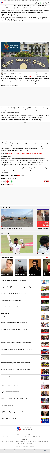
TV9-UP (36, 0)
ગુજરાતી (16, 0)
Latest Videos (5, 314)
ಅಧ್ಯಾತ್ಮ (46, 5)
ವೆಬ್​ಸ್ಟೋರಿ (44, 8)
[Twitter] (26, 429)
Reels (2, 383)
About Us (9, 437)
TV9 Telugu (17, 441)
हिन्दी (5, 0)
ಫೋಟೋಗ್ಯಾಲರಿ (20, 5)
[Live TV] (43, 3)
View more (46, 278)
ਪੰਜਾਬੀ (22, 0)
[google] (40, 73)
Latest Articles (5, 278)
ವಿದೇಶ (31, 5)
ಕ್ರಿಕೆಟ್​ (15, 5)
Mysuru (12, 10)
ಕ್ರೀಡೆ (25, 5)
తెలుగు (9, 0)
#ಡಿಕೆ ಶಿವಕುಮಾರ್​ (27, 8)
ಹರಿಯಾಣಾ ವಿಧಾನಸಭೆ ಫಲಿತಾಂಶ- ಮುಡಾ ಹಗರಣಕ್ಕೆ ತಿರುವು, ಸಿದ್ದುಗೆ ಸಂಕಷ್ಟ (24, 154)
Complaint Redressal (43, 437)
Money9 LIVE (29, 444)
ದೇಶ (28, 5)
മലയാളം (29, 0)
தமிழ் (26, 0)
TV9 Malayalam (45, 441)
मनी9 (33, 0)
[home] (1, 6)
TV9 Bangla (22, 441)
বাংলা (19, 0)
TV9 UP (18, 444)
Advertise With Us (15, 437)
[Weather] (35, 3)
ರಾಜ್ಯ (9, 5)
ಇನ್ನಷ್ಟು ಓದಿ (46, 258)
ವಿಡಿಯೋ (12, 8)
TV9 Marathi (11, 441)
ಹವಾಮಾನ (17, 8)
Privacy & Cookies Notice (25, 437)
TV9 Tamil (39, 441)
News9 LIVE (23, 444)
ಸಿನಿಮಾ (11, 5)
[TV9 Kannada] (2, 3)
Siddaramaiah (9, 184)
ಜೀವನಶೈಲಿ (35, 5)
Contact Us (4, 437)
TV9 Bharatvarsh (5, 441)
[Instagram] (29, 429)
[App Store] (28, 435)
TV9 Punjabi (33, 441)
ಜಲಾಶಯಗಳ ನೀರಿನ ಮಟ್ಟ (36, 8)
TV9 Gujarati (28, 441)
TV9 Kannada (3, 10)
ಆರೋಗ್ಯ (39, 5)
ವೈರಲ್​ (43, 5)
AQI (38, 3)
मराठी (12, 0)
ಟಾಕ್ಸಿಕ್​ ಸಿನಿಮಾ (5, 8)
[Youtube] (8, 181)
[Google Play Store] (20, 433)
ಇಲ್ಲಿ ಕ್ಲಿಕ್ (19, 175)
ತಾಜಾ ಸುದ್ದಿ (5, 5)
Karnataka (8, 10)
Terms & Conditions (34, 437)
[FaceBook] (24, 429)
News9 (2, 0)
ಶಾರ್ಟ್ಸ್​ (21, 8)
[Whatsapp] (40, 3)
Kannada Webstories (7, 258)
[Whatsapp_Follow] (12, 181)
